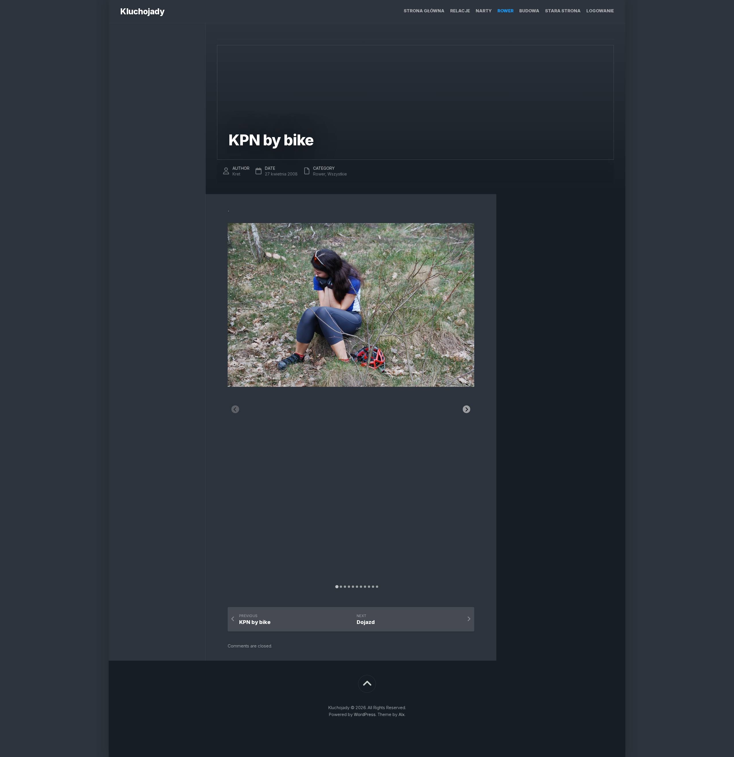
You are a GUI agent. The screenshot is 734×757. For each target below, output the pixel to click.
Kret (236, 173)
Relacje (460, 10)
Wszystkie (337, 173)
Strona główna (424, 10)
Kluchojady (142, 11)
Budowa (529, 10)
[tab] (336, 586)
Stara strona (563, 10)
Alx (402, 714)
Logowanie (600, 10)
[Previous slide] (235, 409)
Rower (505, 10)
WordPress (365, 714)
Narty (484, 10)
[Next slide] (467, 409)
